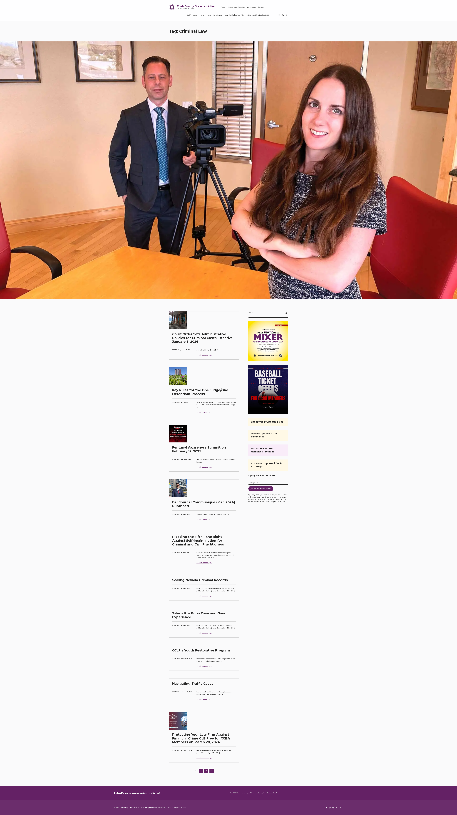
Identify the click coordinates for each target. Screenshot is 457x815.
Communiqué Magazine (236, 7)
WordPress (156, 807)
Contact (260, 7)
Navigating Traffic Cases (192, 684)
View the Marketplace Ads (234, 15)
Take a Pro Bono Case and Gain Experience (198, 615)
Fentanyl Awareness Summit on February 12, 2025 (199, 449)
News (209, 15)
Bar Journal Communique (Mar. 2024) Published (203, 504)
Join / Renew (218, 15)
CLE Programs (192, 15)
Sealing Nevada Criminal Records (200, 580)
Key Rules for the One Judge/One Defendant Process (200, 392)
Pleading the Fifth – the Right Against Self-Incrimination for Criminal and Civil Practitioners (198, 540)
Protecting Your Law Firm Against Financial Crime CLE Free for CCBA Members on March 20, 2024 (201, 738)
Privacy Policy (171, 807)
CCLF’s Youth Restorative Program (201, 650)
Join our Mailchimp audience (261, 488)
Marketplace (251, 7)
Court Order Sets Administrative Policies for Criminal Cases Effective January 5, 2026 (202, 338)
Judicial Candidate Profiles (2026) (257, 15)
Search (250, 312)
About (223, 7)
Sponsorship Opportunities (267, 421)
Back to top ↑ (181, 807)
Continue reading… (204, 355)
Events (202, 15)
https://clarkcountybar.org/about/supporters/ (261, 793)
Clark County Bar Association (196, 6)
